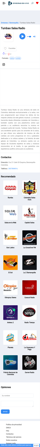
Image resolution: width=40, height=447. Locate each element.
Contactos (9, 434)
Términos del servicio (13, 437)
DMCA (8, 428)
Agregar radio (11, 443)
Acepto (36, 445)
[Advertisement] (20, 15)
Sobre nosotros (11, 440)
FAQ (7, 431)
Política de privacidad (14, 425)
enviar (5, 412)
